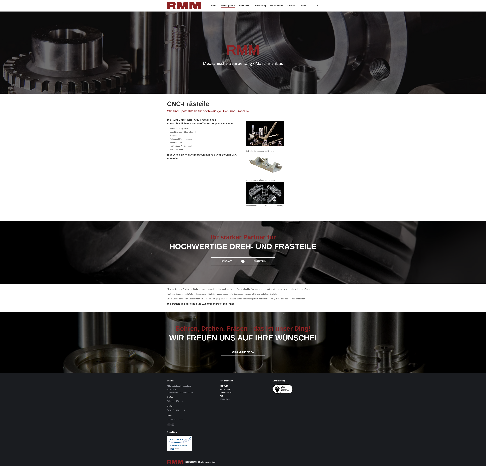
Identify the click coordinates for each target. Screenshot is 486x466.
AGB (221, 396)
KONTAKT (224, 386)
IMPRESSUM (225, 389)
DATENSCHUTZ (226, 393)
